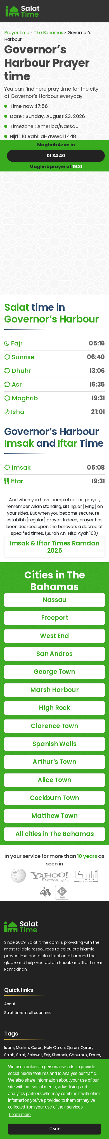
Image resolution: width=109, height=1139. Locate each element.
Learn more (20, 1114)
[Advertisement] (54, 228)
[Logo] (21, 927)
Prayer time (16, 32)
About (10, 1004)
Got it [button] (54, 1129)
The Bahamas (48, 32)
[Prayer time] (22, 11)
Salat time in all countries (27, 1012)
